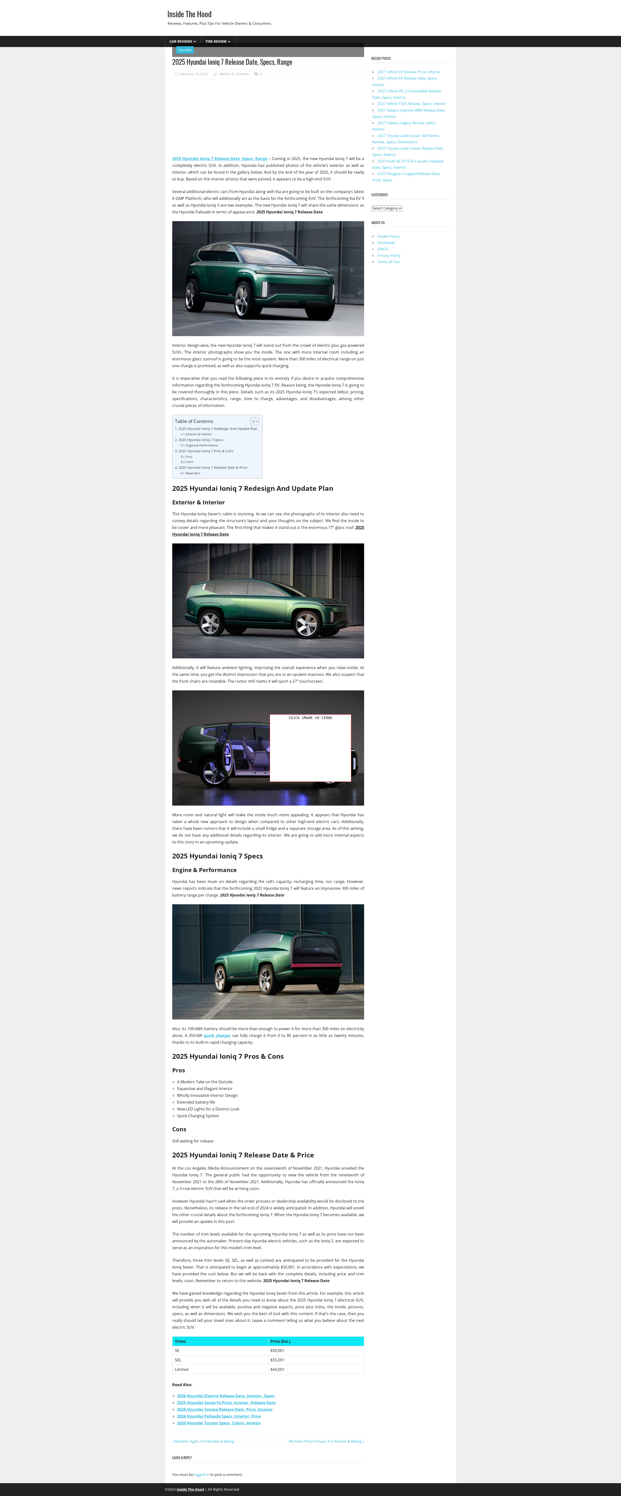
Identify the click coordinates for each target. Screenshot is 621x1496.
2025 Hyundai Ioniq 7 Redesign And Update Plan (218, 428)
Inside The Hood (189, 13)
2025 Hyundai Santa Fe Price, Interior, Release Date (226, 1402)
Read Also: (193, 473)
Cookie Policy (388, 236)
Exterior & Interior (199, 434)
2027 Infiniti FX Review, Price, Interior (408, 71)
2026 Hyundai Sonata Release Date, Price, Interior (225, 1409)
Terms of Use (388, 261)
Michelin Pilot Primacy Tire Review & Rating (325, 1441)
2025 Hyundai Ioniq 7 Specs (201, 439)
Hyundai (185, 50)
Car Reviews (181, 41)
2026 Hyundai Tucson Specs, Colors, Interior (219, 1423)
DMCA (382, 248)
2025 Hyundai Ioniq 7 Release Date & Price (213, 467)
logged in (201, 1474)
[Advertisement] (268, 117)
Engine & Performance (202, 445)
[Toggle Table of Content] (251, 421)
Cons (189, 462)
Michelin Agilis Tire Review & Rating (204, 1441)
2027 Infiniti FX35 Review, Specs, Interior (411, 103)
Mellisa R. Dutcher (234, 74)
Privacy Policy (388, 255)
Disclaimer (386, 242)
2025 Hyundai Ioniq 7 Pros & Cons (206, 451)
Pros (189, 456)
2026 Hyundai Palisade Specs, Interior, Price (219, 1416)
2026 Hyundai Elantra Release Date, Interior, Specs (225, 1396)
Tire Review (216, 41)
